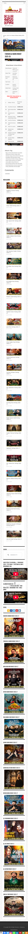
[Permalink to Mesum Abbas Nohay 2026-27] (14, 473)
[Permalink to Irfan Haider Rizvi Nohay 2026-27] (14, 337)
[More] (26, 933)
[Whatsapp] (14, 933)
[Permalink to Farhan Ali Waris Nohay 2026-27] (14, 367)
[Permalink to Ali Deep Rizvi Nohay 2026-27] (14, 397)
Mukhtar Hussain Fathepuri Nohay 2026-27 (13, 524)
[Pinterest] (20, 933)
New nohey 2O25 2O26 (12, 155)
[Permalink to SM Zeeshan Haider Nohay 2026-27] (14, 246)
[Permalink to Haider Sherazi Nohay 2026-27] (14, 428)
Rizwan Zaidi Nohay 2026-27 (13, 296)
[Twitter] (7, 933)
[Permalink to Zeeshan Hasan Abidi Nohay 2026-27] (14, 488)
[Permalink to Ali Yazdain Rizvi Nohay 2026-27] (14, 276)
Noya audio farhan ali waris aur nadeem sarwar (14, 160)
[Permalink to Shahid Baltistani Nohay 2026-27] (14, 352)
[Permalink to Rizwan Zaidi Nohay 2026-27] (14, 291)
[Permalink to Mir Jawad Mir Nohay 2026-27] (14, 382)
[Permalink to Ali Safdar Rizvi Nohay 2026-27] (14, 261)
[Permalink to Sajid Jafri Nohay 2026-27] (14, 443)
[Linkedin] (17, 933)
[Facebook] (4, 933)
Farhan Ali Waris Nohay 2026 (14, 159)
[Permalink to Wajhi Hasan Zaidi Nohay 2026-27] (14, 412)
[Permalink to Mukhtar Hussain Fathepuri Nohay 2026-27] (14, 519)
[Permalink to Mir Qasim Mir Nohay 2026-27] (14, 215)
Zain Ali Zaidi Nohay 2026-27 (14, 539)
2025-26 (8, 35)
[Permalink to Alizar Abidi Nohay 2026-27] (14, 200)
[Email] (23, 933)
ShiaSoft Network (14, 929)
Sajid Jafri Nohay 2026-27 (13, 448)
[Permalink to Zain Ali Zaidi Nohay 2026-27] (14, 534)
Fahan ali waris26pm (15, 166)
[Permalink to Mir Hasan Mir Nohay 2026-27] (14, 458)
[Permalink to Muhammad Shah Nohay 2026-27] (14, 503)
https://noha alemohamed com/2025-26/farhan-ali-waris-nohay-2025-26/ (14, 154)
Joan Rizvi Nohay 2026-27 (13, 327)
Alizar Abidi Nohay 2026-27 (13, 205)
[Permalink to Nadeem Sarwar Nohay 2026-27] (14, 185)
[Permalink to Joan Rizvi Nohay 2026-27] (14, 321)
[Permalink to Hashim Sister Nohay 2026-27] (14, 306)
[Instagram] (10, 933)
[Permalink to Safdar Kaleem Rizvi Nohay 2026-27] (14, 231)
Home (4, 35)
